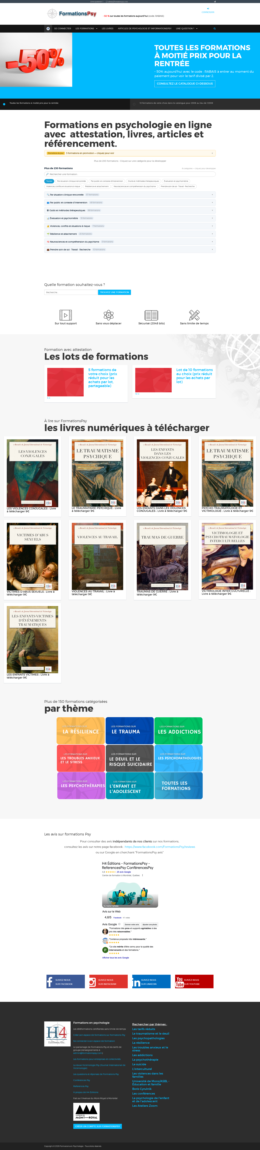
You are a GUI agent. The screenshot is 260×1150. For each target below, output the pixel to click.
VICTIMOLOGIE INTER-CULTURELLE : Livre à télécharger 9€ (226, 626)
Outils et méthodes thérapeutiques (143, 215)
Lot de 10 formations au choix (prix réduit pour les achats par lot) (194, 410)
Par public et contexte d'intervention (107, 215)
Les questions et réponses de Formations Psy (96, 1108)
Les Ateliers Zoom (145, 1139)
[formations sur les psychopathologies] (178, 792)
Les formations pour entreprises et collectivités (97, 1093)
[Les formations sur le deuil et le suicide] (130, 792)
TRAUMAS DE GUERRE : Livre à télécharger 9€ (157, 627)
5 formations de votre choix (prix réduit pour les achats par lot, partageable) (102, 412)
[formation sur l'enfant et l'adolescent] (130, 819)
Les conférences (143, 1127)
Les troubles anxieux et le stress (150, 1082)
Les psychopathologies (148, 1072)
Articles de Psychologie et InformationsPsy (145, 28)
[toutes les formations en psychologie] (179, 819)
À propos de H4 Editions (85, 1126)
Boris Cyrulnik (142, 1122)
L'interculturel (142, 1102)
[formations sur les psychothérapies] (81, 819)
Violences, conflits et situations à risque (63, 220)
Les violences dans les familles (147, 1109)
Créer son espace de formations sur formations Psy (99, 1068)
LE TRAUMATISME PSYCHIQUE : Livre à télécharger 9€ (96, 543)
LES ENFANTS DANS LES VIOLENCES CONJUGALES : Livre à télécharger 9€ (162, 543)
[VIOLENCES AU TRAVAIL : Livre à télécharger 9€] (97, 590)
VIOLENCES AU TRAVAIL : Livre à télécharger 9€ (93, 627)
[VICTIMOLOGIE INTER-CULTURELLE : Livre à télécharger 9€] (227, 590)
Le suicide (139, 1098)
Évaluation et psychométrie (176, 215)
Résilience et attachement (97, 220)
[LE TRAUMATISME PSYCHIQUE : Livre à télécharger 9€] (97, 506)
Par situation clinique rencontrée (71, 215)
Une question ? (185, 28)
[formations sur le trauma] (129, 764)
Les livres (107, 28)
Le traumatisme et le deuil (150, 1067)
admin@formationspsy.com (87, 1086)
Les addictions (142, 1089)
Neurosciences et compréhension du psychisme (135, 220)
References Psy (80, 1120)
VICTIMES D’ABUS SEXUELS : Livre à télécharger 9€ (31, 627)
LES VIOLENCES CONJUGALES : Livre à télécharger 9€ (31, 544)
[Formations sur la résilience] (81, 764)
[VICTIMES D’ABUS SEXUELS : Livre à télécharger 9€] (32, 590)
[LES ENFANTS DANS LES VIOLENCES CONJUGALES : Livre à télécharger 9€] (162, 506)
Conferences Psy (81, 1114)
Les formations (85, 28)
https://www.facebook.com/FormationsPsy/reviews (160, 880)
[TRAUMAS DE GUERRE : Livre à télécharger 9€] (162, 590)
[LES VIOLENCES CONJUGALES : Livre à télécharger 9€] (32, 507)
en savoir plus (168, 87)
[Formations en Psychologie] (72, 14)
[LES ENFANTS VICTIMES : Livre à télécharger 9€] (32, 673)
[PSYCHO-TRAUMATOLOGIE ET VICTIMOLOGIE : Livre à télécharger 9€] (227, 506)
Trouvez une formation (114, 326)
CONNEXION (208, 12)
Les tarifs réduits (143, 1063)
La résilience (141, 1076)
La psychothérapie (145, 1093)
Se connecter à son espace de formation (94, 1074)
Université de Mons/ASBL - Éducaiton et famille (150, 1116)
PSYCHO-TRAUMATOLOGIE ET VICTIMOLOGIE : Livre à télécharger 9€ (227, 543)
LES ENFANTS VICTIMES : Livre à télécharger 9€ (28, 710)
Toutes (49, 215)
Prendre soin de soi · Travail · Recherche (178, 220)
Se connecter (62, 28)
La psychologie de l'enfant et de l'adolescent (150, 1133)
